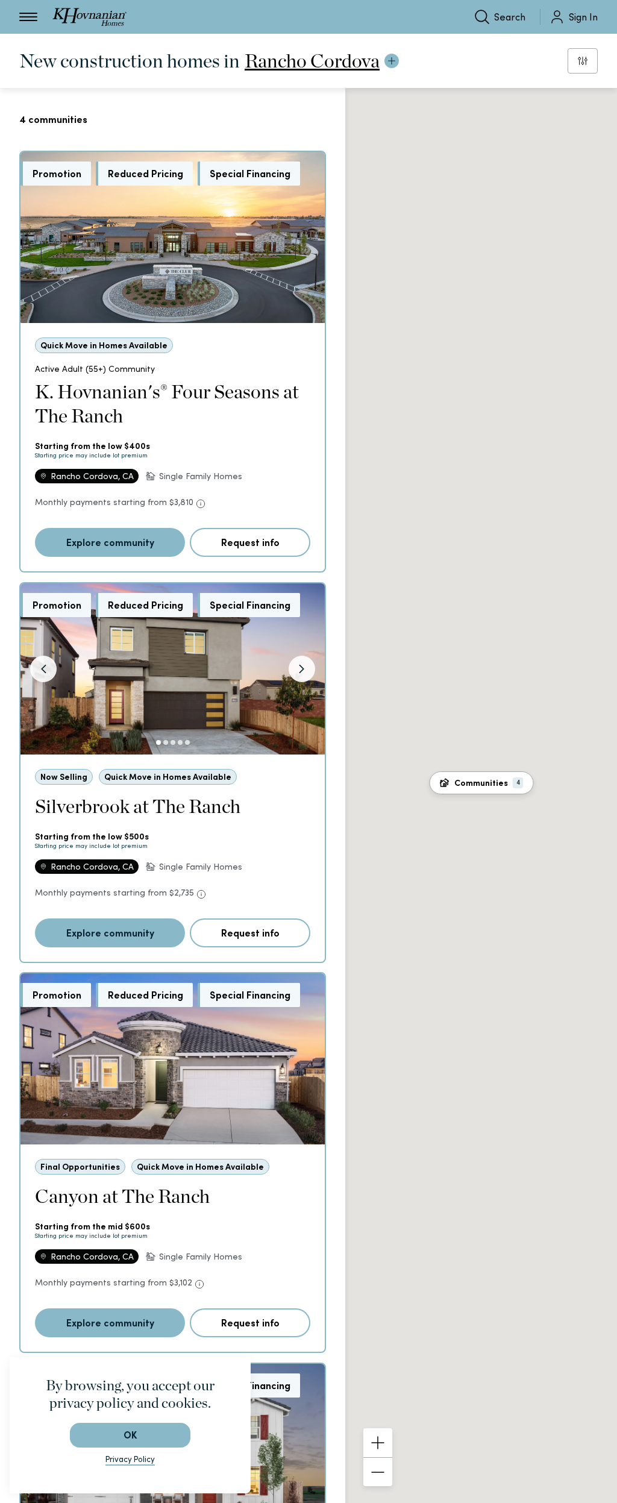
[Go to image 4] (180, 742)
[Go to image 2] (165, 742)
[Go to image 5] (187, 742)
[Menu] (28, 17)
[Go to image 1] (158, 742)
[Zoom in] (377, 1442)
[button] (481, 782)
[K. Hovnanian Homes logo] (89, 17)
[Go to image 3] (173, 742)
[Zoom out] (377, 1471)
